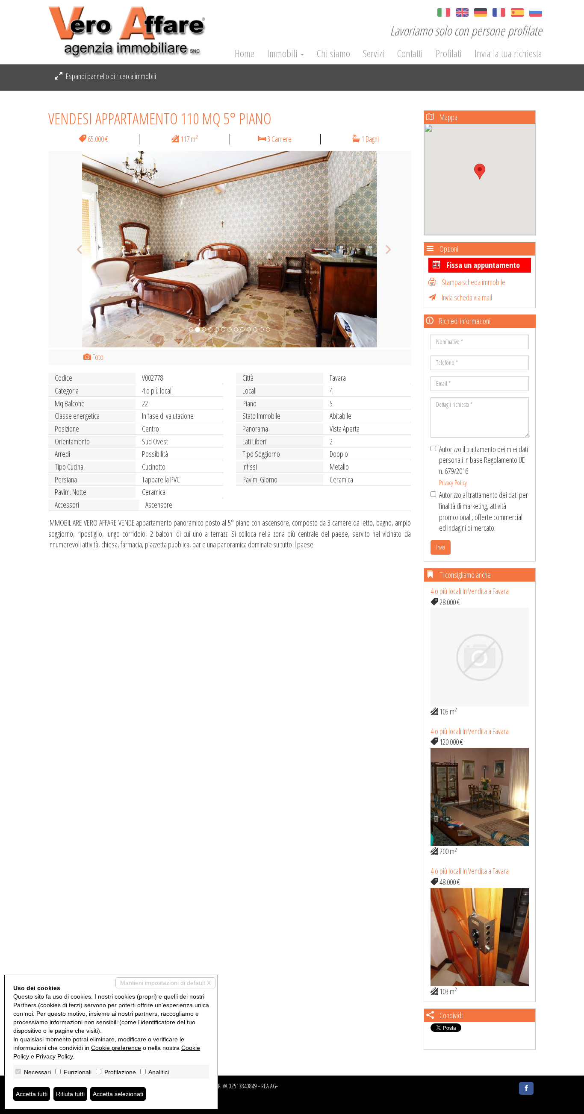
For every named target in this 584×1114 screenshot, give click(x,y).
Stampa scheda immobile (472, 282)
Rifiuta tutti (70, 1093)
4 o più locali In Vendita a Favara (470, 591)
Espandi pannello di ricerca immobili (110, 76)
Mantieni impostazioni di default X (165, 982)
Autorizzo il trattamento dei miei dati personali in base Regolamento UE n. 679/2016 (483, 465)
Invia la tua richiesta (508, 53)
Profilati (449, 53)
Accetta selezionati (118, 1093)
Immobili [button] (283, 53)
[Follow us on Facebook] (526, 1088)
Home (244, 53)
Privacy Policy (453, 482)
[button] (75, 249)
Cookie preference (116, 1047)
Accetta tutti (31, 1093)
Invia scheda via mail (466, 297)
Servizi (373, 53)
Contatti (410, 53)
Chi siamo (333, 53)
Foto (97, 357)
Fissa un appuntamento (482, 265)
